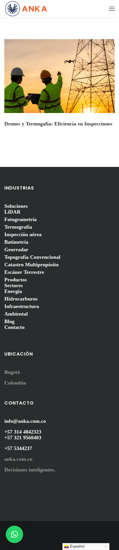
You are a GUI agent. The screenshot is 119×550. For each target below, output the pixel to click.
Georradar (16, 249)
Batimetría (16, 242)
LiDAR (12, 212)
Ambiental (16, 314)
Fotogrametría (20, 219)
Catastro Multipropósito (31, 264)
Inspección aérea (23, 234)
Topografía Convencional (32, 257)
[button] (14, 534)
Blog (9, 321)
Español (77, 546)
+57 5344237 (18, 448)
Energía (13, 291)
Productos (15, 280)
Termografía (18, 227)
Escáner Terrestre (24, 272)
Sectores (13, 285)
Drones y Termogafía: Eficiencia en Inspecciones (58, 124)
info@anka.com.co (25, 421)
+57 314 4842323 (22, 432)
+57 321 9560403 (22, 437)
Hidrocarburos (21, 299)
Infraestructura (21, 306)
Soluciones (16, 206)
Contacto (14, 327)
